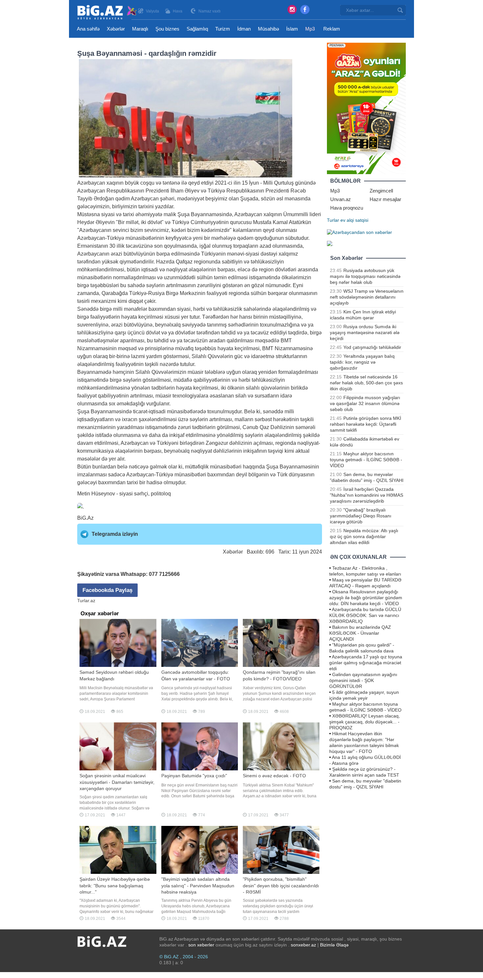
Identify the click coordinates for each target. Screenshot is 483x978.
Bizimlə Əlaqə (334, 944)
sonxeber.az (303, 944)
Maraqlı (140, 29)
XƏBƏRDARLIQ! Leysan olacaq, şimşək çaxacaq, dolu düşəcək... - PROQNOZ (364, 721)
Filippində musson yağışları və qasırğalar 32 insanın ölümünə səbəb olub (365, 403)
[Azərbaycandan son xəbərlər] (359, 232)
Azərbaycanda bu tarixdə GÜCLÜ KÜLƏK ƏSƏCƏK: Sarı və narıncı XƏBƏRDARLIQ (365, 615)
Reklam (331, 29)
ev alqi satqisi (354, 220)
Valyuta (152, 11)
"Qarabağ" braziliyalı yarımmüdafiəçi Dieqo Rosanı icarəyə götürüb (360, 515)
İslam (292, 29)
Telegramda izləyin (115, 534)
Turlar (333, 220)
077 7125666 (164, 574)
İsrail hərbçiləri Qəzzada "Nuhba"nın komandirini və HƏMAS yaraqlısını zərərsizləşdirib (366, 495)
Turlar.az (86, 600)
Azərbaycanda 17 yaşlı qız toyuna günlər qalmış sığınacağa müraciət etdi (365, 662)
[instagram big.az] (292, 9)
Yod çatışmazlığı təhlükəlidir (372, 347)
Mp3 (310, 29)
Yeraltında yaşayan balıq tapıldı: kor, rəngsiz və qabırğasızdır (362, 362)
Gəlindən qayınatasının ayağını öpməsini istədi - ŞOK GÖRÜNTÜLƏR (363, 680)
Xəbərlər (116, 29)
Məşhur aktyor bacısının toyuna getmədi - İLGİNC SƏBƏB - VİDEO (366, 459)
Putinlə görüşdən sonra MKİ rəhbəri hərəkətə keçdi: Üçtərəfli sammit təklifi (365, 424)
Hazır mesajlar (385, 199)
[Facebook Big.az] (305, 9)
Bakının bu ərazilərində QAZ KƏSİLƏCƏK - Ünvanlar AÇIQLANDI (360, 633)
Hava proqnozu (346, 208)
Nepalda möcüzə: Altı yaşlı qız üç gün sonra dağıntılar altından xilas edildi (364, 536)
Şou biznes (167, 29)
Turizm (222, 29)
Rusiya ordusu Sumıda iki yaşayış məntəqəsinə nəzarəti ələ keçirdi (365, 332)
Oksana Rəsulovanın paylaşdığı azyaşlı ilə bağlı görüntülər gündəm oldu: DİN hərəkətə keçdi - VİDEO (365, 597)
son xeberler (201, 944)
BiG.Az (85, 518)
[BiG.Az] (107, 12)
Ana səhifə (88, 29)
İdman (244, 29)
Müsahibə (268, 29)
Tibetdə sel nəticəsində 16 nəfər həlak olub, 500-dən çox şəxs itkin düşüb (366, 382)
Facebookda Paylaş (107, 590)
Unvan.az (340, 199)
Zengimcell (381, 190)
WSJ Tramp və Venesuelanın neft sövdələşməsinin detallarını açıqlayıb (366, 297)
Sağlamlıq (197, 29)
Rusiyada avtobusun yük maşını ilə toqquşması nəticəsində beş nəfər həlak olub (365, 276)
